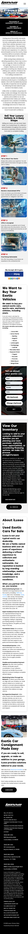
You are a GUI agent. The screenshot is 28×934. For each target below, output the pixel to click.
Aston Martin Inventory (11, 915)
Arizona (4, 597)
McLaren (15, 356)
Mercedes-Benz (15, 349)
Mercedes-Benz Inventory (12, 917)
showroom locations (16, 770)
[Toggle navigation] (25, 3)
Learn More (9, 790)
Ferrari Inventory (9, 901)
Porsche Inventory (10, 910)
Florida (4, 595)
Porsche (14, 359)
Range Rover (15, 363)
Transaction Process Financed (13, 826)
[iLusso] (9, 3)
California (19, 593)
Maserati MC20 (15, 352)
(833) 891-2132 (8, 835)
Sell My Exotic (8, 813)
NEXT (14, 409)
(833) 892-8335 (9, 854)
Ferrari (15, 340)
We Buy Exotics (8, 815)
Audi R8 (14, 347)
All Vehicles (14, 507)
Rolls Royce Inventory (11, 913)
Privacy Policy (15, 923)
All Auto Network (14, 925)
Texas (22, 595)
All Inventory (8, 817)
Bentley (14, 336)
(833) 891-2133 (8, 845)
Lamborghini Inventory (11, 903)
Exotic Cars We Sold (10, 819)
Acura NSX (14, 331)
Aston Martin (14, 334)
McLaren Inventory (10, 906)
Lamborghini (15, 343)
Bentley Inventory (9, 908)
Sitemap (6, 832)
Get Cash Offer (14, 16)
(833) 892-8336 (9, 864)
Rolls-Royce (14, 361)
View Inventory (10, 499)
